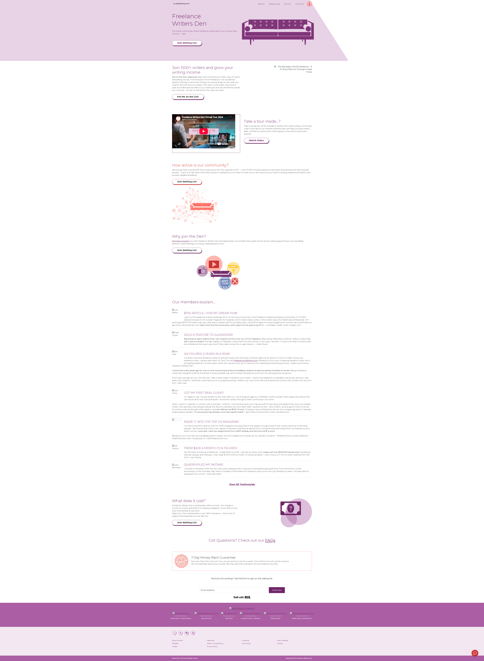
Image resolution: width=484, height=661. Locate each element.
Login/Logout (310, 3)
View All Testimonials (242, 484)
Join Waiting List (187, 43)
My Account (246, 643)
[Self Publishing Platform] (242, 608)
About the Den (177, 640)
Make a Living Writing (215, 643)
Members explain (180, 241)
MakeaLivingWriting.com (246, 360)
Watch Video (256, 140)
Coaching (245, 640)
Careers (174, 646)
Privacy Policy (212, 646)
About (261, 4)
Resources (274, 4)
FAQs (270, 540)
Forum (287, 4)
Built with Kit (242, 597)
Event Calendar (282, 640)
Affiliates (175, 643)
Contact (299, 4)
